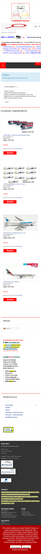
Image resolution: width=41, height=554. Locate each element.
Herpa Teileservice (8, 368)
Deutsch (7, 328)
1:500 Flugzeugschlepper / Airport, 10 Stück (14, 184)
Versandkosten (19, 148)
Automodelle (9, 405)
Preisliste (11, 375)
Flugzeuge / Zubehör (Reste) (14, 412)
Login (3, 522)
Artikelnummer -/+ (10, 87)
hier (23, 37)
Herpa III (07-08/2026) (9, 360)
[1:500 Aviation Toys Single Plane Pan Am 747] (20, 223)
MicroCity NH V (11, 347)
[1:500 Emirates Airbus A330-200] (20, 272)
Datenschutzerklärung (9, 515)
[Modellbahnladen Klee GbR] (20, 12)
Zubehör (7, 407)
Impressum (4, 510)
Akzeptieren (15, 547)
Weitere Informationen (20, 550)
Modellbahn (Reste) (11, 417)
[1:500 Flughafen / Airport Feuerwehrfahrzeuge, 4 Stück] (20, 125)
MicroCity (14, 345)
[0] (36, 26)
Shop (23, 510)
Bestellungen (26, 513)
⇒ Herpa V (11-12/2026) (10, 364)
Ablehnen (26, 547)
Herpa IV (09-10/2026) (9, 362)
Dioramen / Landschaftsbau (14, 415)
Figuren (7, 410)
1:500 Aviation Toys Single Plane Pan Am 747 (14, 233)
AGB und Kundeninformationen (8, 512)
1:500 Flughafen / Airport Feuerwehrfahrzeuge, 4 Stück (16, 135)
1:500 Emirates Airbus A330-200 (11, 282)
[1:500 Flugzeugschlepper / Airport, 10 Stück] (20, 174)
